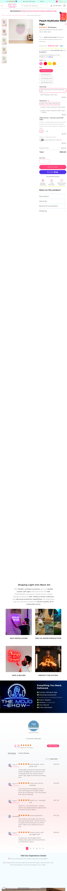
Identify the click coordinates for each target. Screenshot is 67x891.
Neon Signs (8, 15)
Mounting (43, 87)
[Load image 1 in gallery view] (4, 23)
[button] (2, 6)
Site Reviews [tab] (12, 753)
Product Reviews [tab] (23, 753)
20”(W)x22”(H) (46, 74)
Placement (44, 101)
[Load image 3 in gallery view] (4, 41)
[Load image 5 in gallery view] (4, 59)
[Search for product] (23, 5)
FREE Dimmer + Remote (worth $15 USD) (51, 118)
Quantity (42, 158)
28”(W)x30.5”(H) (46, 82)
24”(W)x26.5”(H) (46, 78)
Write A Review (53, 746)
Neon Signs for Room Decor (19, 15)
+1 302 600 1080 (62, 1)
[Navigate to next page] (43, 848)
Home (3, 15)
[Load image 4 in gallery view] (4, 50)
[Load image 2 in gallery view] (4, 32)
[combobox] (34, 5)
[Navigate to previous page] (24, 848)
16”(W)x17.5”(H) (46, 70)
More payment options (52, 176)
